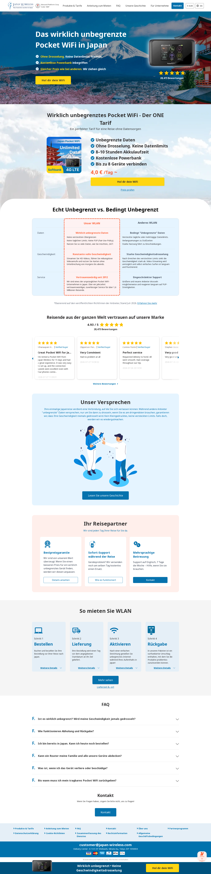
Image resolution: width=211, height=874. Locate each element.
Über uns (143, 828)
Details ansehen (61, 580)
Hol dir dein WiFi (53, 80)
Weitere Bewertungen (104, 383)
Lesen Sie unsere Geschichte (105, 495)
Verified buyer (61, 347)
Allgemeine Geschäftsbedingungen (151, 835)
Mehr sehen (105, 680)
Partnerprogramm (178, 828)
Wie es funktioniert (105, 580)
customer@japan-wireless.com (105, 844)
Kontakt (177, 5)
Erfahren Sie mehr (147, 303)
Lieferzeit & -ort (105, 687)
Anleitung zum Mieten (57, 828)
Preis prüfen (127, 189)
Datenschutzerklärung (26, 833)
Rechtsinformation (117, 833)
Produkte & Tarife (24, 828)
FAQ (79, 828)
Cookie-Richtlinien (55, 833)
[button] (35, 358)
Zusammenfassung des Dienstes (89, 835)
